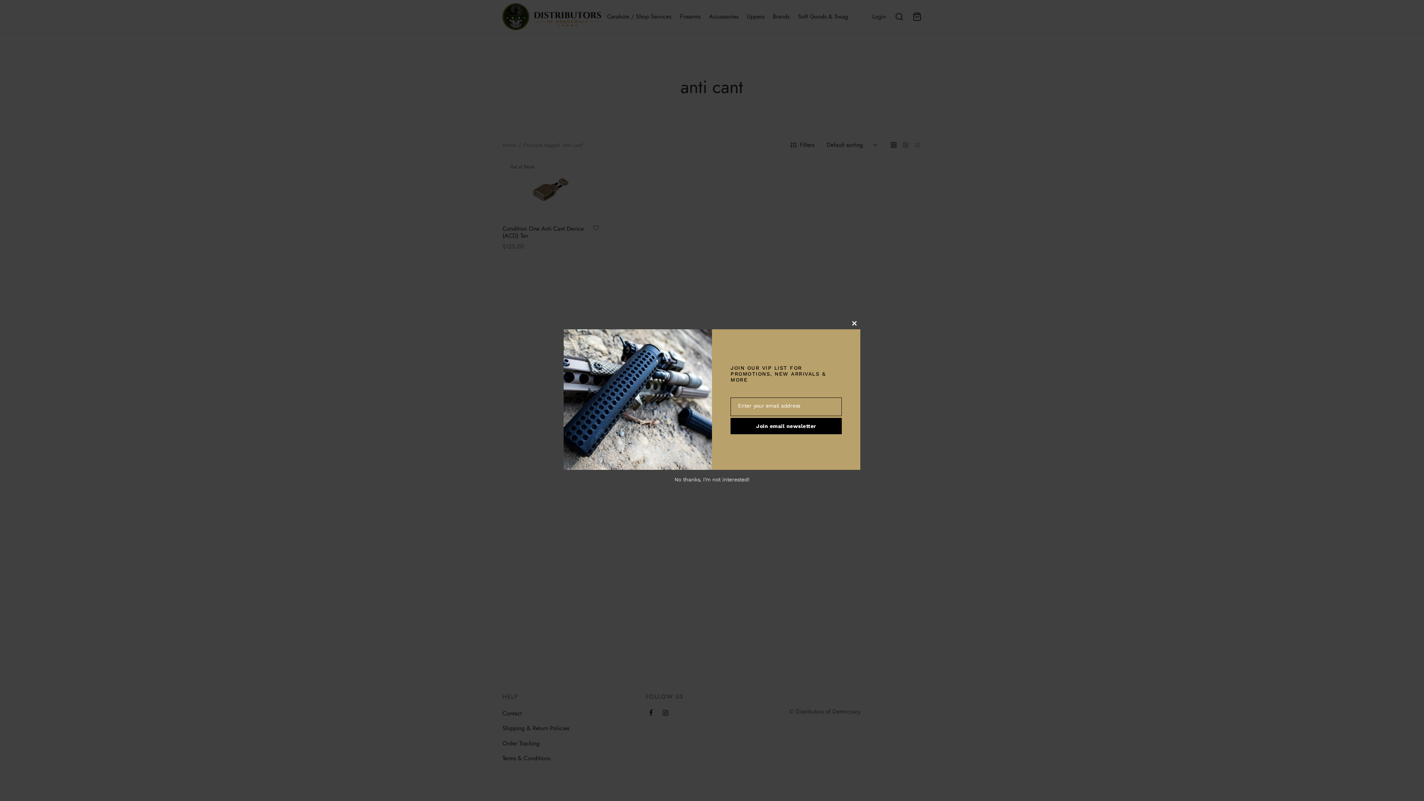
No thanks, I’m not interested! (712, 479)
